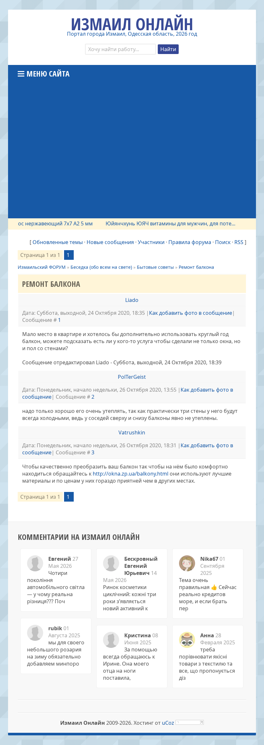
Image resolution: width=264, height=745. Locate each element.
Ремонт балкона (196, 267)
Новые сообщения (110, 242)
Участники (151, 242)
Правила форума (189, 242)
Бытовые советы (155, 267)
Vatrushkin (131, 432)
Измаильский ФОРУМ (42, 267)
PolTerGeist (132, 376)
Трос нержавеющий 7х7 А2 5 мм (46, 223)
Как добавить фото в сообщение (190, 312)
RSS (238, 242)
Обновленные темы (58, 242)
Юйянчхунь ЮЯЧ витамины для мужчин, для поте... (164, 223)
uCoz (168, 722)
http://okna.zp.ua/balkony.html (130, 473)
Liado (131, 300)
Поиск (223, 242)
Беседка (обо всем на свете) (101, 267)
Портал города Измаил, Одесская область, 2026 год (132, 33)
